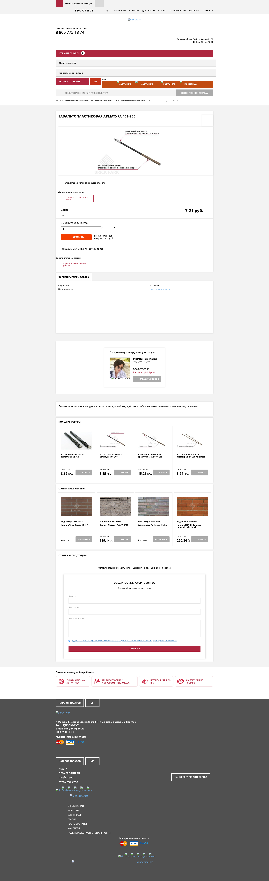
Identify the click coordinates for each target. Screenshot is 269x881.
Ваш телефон (74, 607)
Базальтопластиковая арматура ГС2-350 (72, 455)
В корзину (78, 237)
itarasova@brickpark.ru (145, 372)
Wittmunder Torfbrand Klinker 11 (153, 526)
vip (95, 81)
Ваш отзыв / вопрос (77, 618)
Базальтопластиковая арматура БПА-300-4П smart (191, 455)
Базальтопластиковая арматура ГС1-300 (111, 455)
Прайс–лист (66, 777)
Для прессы (148, 10)
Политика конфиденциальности (89, 832)
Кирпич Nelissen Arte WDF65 (114, 525)
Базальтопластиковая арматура (133, 101)
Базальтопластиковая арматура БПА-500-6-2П (150, 455)
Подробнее (76, 446)
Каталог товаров (70, 702)
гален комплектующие (161, 289)
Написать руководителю (71, 73)
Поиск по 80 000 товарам (194, 93)
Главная (59, 101)
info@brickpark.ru (74, 728)
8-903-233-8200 (141, 369)
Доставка (194, 10)
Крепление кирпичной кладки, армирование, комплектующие (91, 101)
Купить (86, 472)
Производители (69, 773)
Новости (134, 10)
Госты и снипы (177, 10)
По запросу (84, 539)
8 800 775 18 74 (84, 10)
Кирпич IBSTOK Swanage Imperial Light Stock (189, 526)
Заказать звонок (149, 379)
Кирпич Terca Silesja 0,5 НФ (74, 525)
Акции (63, 768)
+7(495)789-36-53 (70, 725)
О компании (119, 10)
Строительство (68, 782)
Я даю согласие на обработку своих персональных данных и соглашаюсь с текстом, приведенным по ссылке (124, 640)
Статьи (161, 10)
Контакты (208, 10)
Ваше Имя (73, 596)
